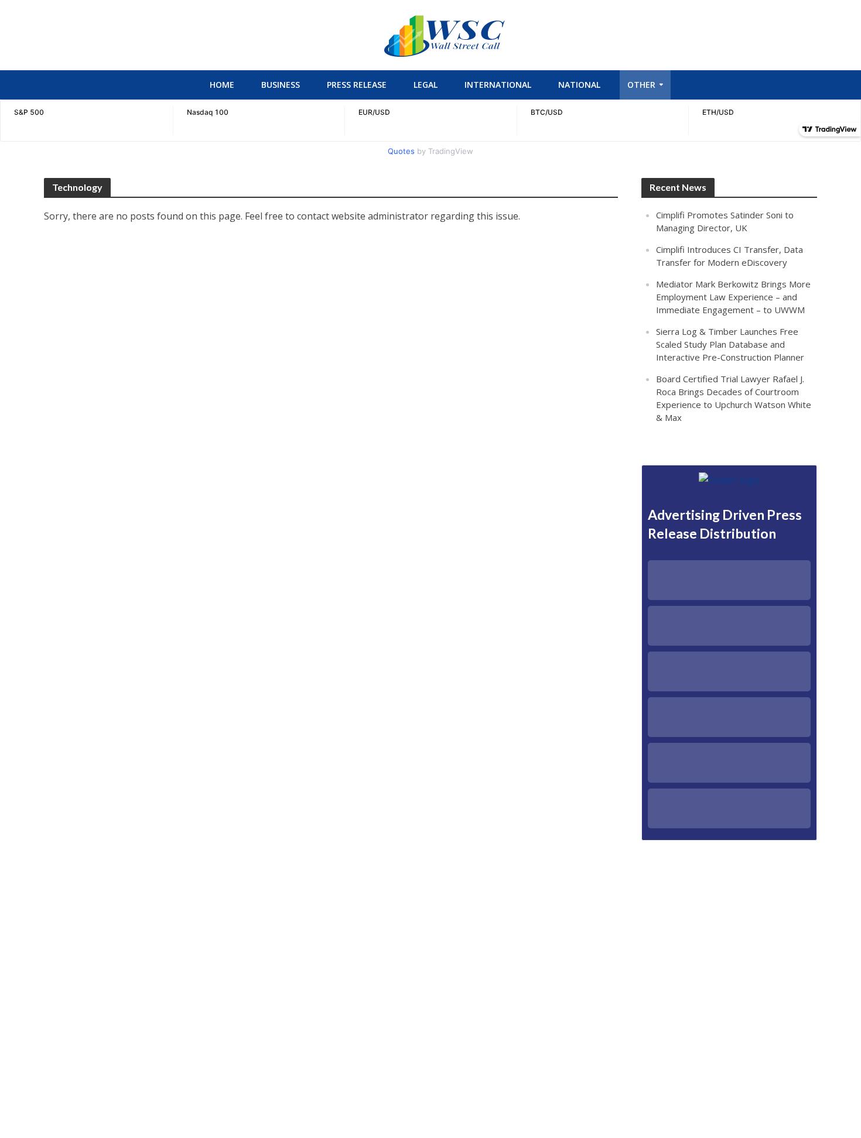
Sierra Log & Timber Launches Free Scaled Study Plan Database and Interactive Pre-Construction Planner (730, 344)
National (579, 84)
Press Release (357, 84)
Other (641, 84)
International (497, 84)
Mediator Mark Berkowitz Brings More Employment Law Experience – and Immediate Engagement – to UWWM (733, 297)
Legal (426, 84)
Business (280, 84)
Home (222, 84)
